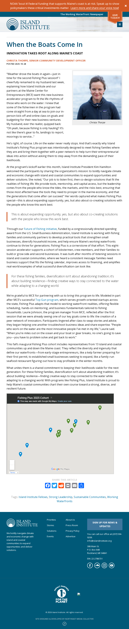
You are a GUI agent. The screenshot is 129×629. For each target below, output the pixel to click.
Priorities (51, 520)
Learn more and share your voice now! (95, 8)
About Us (70, 520)
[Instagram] (104, 567)
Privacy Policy (72, 531)
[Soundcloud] (97, 567)
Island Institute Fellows (33, 497)
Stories (50, 525)
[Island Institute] (59, 24)
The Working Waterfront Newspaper (81, 14)
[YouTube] (111, 567)
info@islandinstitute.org (99, 540)
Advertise (70, 536)
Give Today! (115, 16)
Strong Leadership (60, 497)
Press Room (72, 525)
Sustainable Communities (90, 497)
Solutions (51, 531)
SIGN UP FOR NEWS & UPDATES (105, 524)
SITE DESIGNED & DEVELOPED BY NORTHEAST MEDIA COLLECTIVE (64, 619)
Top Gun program (46, 300)
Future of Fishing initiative (40, 229)
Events (50, 536)
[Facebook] (90, 567)
